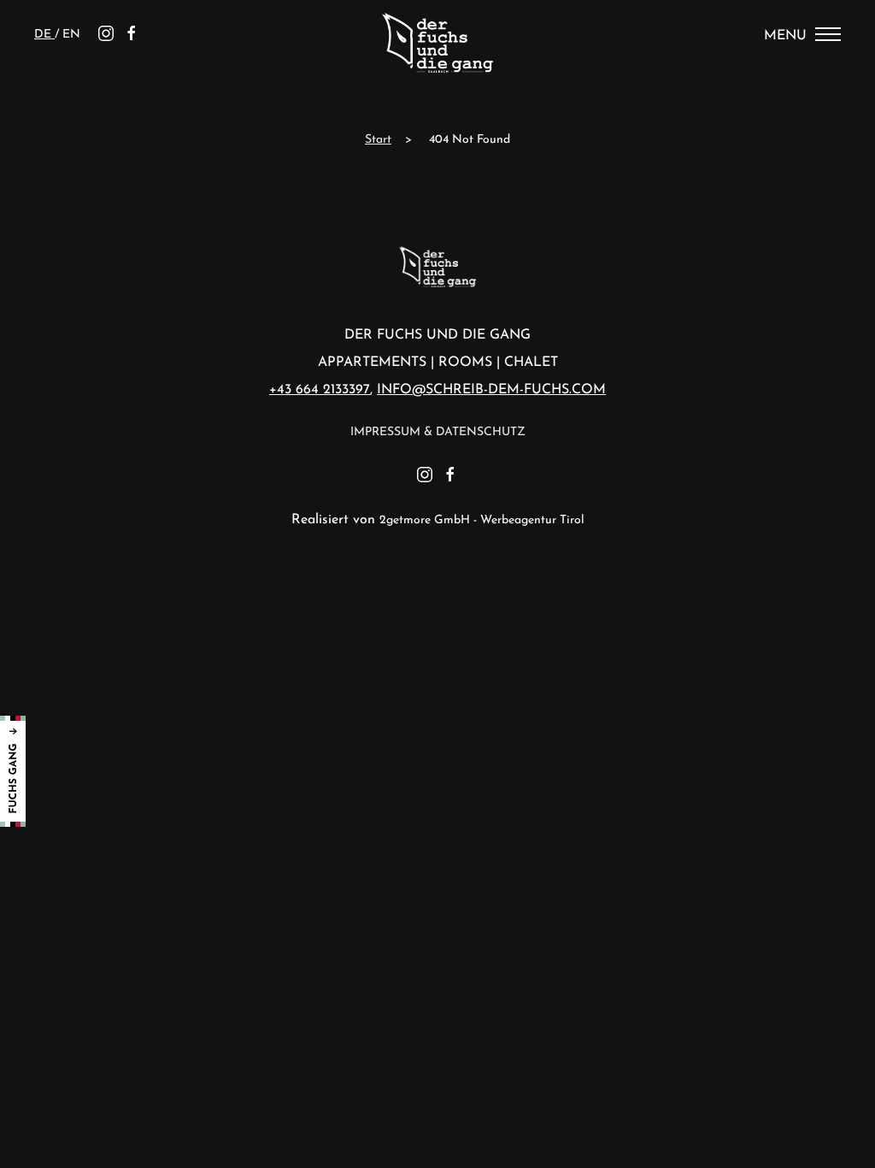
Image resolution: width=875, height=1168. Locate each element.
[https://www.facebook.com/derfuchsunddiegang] (131, 34)
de (44, 34)
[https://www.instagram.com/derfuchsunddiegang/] (106, 34)
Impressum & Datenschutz (438, 432)
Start (378, 139)
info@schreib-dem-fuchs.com (491, 390)
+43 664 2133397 (319, 390)
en (71, 34)
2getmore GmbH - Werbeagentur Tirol (481, 520)
